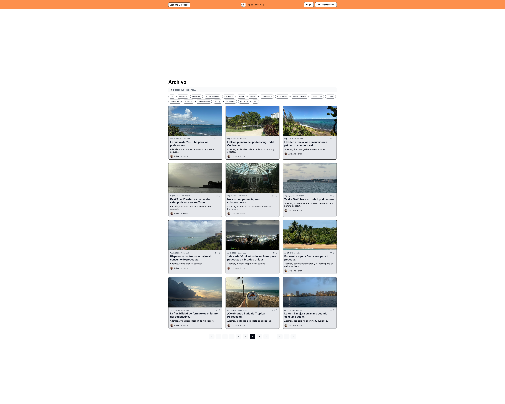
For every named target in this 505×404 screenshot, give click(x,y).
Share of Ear (230, 101)
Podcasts (253, 96)
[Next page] (286, 336)
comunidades (282, 96)
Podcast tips (175, 101)
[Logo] (243, 5)
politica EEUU (317, 96)
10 (280, 336)
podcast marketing (299, 96)
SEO (255, 101)
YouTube (330, 96)
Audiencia (188, 101)
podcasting (244, 101)
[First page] (211, 336)
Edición (241, 96)
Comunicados (267, 96)
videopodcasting (204, 101)
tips (172, 96)
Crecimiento (228, 96)
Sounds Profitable (212, 96)
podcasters (183, 96)
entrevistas (196, 96)
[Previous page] (218, 336)
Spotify (217, 101)
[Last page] (293, 336)
